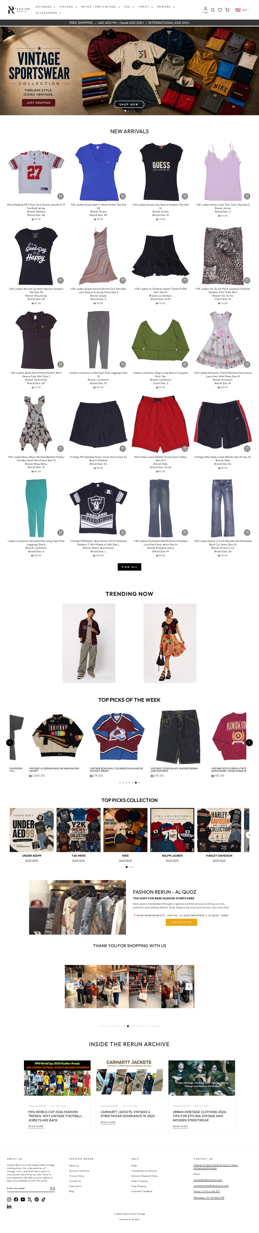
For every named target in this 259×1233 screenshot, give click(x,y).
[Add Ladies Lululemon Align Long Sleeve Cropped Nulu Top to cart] (185, 364)
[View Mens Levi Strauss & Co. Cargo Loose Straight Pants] (90, 647)
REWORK (164, 6)
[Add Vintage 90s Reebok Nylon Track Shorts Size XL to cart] (123, 449)
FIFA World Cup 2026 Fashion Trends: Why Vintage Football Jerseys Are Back (55, 1116)
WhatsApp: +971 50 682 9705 (209, 1197)
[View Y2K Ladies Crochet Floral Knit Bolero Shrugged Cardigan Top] (166, 627)
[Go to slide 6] (136, 783)
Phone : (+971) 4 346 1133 (207, 1191)
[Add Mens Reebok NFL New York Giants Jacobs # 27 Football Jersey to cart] (60, 196)
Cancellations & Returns (144, 1170)
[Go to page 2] (129, 867)
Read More (36, 1126)
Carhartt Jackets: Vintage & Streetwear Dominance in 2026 (128, 1114)
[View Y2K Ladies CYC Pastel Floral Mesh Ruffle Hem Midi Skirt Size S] (170, 643)
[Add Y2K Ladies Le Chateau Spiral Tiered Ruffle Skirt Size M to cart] (185, 280)
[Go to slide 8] (121, 1026)
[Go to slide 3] (126, 783)
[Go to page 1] (127, 867)
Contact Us (75, 1181)
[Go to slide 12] (134, 1026)
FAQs (134, 1165)
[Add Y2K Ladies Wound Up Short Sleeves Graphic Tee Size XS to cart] (60, 280)
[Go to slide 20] (160, 1026)
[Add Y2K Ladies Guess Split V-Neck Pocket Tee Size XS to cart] (123, 196)
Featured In (75, 1186)
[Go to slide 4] (129, 783)
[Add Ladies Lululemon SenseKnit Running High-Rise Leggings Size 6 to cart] (60, 533)
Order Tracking (139, 1181)
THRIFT (144, 6)
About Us (74, 1165)
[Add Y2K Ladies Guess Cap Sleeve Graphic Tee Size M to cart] (185, 196)
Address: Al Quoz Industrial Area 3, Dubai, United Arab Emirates (216, 1166)
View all (129, 567)
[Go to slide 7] (139, 783)
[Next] (249, 834)
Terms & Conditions (79, 1170)
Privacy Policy (76, 1175)
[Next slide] (249, 742)
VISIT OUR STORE (181, 922)
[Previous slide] (9, 742)
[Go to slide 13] (137, 1026)
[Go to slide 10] (128, 1026)
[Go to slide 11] (131, 1026)
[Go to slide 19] (156, 1026)
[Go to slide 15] (144, 1026)
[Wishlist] (220, 10)
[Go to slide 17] (150, 1026)
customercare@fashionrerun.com (211, 1185)
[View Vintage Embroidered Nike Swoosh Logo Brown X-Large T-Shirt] (89, 626)
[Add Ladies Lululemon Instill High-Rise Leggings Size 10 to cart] (123, 364)
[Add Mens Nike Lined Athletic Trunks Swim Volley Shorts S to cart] (185, 449)
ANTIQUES (44, 6)
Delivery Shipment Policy (144, 1175)
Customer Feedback (141, 1191)
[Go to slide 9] (125, 1026)
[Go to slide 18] (153, 1026)
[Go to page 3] (132, 867)
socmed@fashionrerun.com (208, 1179)
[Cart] (227, 10)
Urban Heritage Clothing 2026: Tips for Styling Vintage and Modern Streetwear (200, 1116)
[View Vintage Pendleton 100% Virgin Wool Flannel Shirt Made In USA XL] (85, 627)
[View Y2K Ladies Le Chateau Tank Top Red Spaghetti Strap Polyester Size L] (170, 632)
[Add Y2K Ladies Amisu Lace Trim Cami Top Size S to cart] (247, 196)
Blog (71, 1191)
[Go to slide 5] (133, 783)
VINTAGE (66, 6)
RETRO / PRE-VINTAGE (99, 6)
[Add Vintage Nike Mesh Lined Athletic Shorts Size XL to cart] (247, 449)
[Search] (212, 10)
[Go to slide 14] (140, 1026)
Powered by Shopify (129, 1219)
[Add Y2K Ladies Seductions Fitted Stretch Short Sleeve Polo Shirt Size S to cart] (60, 364)
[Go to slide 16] (147, 1026)
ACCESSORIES (47, 12)
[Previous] (9, 834)
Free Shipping (138, 1186)
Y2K (127, 6)
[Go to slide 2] (123, 783)
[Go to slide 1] (120, 783)
